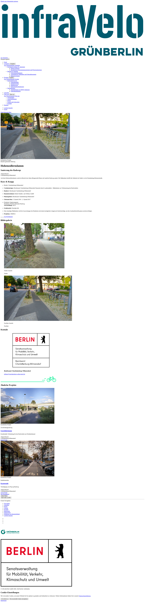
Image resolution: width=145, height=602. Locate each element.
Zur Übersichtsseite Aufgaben (12, 65)
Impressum (7, 511)
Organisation (10, 97)
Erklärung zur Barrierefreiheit (12, 514)
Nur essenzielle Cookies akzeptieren (19, 599)
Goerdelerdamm (6, 431)
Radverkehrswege (12, 80)
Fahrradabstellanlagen (16, 73)
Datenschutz (7, 512)
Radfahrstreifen (15, 83)
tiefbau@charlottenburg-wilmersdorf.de (14, 374)
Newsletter (7, 503)
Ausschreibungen (12, 99)
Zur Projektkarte (8, 216)
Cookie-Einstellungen (10, 592)
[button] (34, 268)
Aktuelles (6, 505)
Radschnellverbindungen (17, 86)
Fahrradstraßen (15, 82)
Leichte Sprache (8, 515)
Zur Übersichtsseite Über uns (11, 96)
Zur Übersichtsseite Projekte (11, 79)
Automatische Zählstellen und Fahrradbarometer (23, 74)
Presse (9, 100)
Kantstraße (4, 483)
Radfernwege (14, 85)
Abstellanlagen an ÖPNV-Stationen (20, 89)
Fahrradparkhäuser (16, 91)
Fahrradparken (11, 88)
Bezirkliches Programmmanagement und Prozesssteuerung (26, 70)
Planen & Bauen (15, 68)
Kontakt (9, 103)
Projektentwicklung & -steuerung (16, 67)
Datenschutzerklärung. (85, 596)
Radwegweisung (15, 76)
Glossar (6, 508)
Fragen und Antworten (13, 102)
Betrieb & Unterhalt (12, 71)
